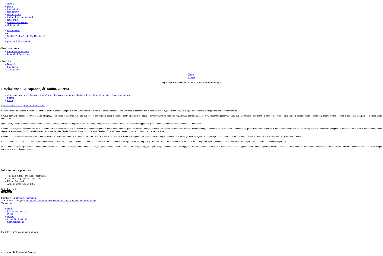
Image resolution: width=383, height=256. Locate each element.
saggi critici (12, 19)
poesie (10, 6)
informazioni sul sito (16, 211)
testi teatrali (12, 9)
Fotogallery (12, 67)
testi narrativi (13, 11)
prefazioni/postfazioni (17, 22)
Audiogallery (13, 69)
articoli (10, 3)
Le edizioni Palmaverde (18, 54)
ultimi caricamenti (15, 221)
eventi (10, 213)
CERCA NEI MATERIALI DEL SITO (26, 36)
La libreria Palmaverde (18, 51)
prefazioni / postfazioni (25, 198)
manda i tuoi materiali (17, 219)
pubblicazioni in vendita (18, 41)
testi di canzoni (14, 14)
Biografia (11, 64)
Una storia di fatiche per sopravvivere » (77, 200)
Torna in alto (7, 203)
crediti (10, 208)
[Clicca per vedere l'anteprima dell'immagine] (23, 105)
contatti (10, 216)
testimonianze (13, 30)
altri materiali (13, 25)
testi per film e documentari (20, 17)
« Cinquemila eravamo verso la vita (42, 200)
